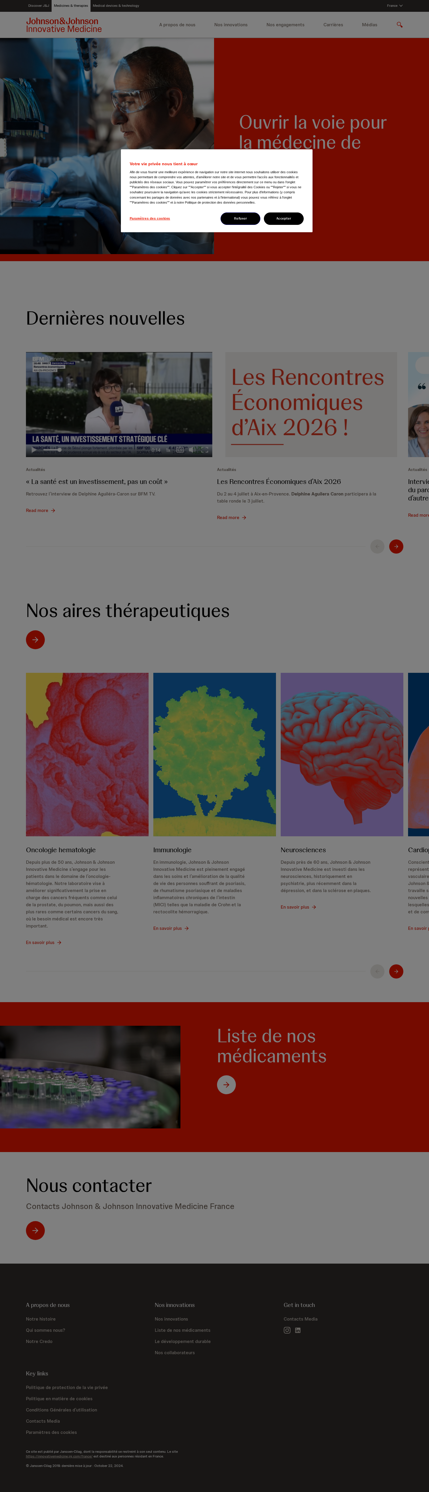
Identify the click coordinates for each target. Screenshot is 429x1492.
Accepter (283, 218)
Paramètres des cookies (150, 218)
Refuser (240, 218)
